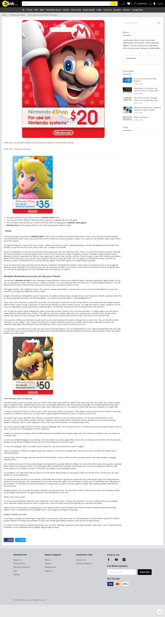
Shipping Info (50, 567)
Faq (15, 571)
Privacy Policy (19, 563)
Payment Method (83, 563)
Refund (48, 563)
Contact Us (81, 560)
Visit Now (8, 231)
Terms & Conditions (21, 567)
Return (48, 560)
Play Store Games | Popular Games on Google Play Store (146, 99)
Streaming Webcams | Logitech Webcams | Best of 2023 (147, 108)
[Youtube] (116, 560)
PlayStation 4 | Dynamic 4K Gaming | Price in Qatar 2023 (146, 89)
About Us (17, 560)
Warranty (48, 571)
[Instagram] (124, 560)
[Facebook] (108, 560)
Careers (16, 574)
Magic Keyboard (140, 117)
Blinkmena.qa (25, 600)
